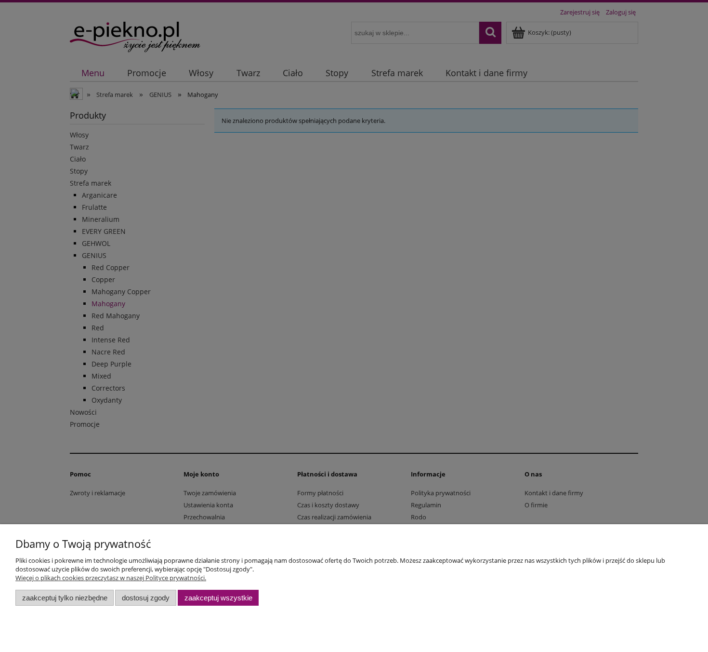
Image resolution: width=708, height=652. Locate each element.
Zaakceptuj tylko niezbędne (64, 598)
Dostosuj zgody (146, 598)
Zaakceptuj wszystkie (218, 598)
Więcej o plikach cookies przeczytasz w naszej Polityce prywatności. (110, 577)
